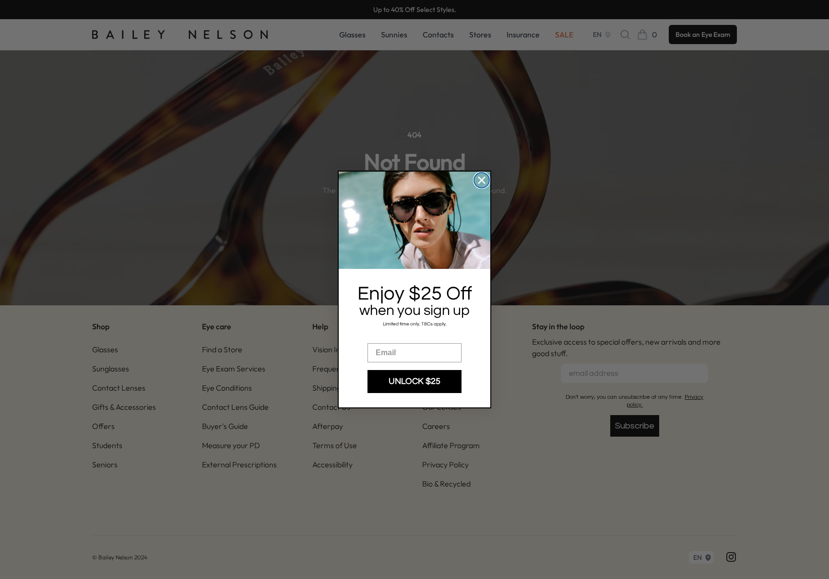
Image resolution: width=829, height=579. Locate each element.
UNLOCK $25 (414, 381)
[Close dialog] (481, 180)
